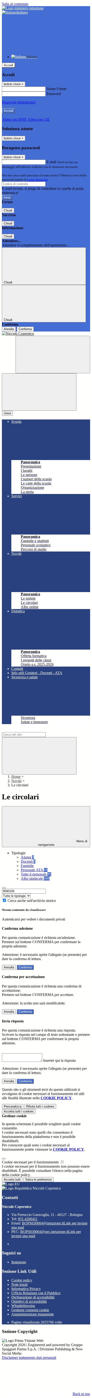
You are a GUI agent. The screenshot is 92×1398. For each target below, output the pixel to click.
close (7, 413)
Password (53, 94)
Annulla (9, 329)
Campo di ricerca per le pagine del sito (30, 730)
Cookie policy (21, 1280)
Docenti (28, 861)
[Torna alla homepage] (46, 334)
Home (16, 777)
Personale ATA (34, 870)
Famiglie (27, 866)
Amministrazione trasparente (32, 1314)
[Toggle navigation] (39, 392)
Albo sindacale (35, 878)
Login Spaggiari (37, 179)
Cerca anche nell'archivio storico (32, 901)
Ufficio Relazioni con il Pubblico (35, 1293)
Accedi (8, 65)
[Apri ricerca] (53, 354)
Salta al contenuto (15, 4)
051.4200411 (28, 1219)
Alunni (27, 857)
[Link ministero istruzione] (23, 8)
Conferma (25, 329)
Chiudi (8, 210)
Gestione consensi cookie (30, 1310)
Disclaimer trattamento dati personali (29, 1358)
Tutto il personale (36, 874)
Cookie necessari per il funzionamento (31, 1162)
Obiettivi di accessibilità (29, 1301)
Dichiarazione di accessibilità (32, 1297)
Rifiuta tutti (40, 1106)
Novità (16, 781)
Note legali (19, 1284)
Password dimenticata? (19, 102)
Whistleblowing (23, 1306)
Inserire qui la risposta (59, 1060)
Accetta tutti (19, 1111)
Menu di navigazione (63, 842)
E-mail (51, 162)
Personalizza (12, 1106)
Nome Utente (56, 89)
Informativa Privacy (26, 1289)
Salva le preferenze (38, 1179)
